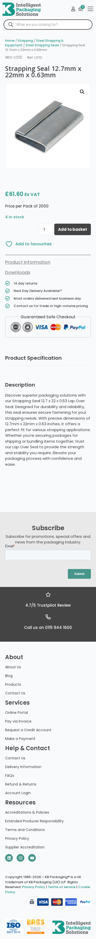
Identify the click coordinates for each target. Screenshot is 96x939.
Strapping (25, 40)
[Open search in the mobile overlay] (48, 24)
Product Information (27, 262)
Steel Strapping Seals (42, 45)
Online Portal (16, 712)
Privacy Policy (17, 838)
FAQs (9, 775)
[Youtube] (32, 858)
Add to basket (72, 229)
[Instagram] (20, 858)
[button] (82, 91)
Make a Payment (20, 738)
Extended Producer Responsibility (34, 821)
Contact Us (15, 693)
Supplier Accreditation (25, 847)
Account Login (18, 792)
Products (13, 684)
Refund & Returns (20, 784)
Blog (9, 675)
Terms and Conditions (25, 829)
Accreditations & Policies (27, 812)
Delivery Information (23, 766)
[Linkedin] (9, 858)
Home (10, 40)
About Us (13, 667)
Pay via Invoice (18, 721)
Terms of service (62, 887)
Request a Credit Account (28, 730)
